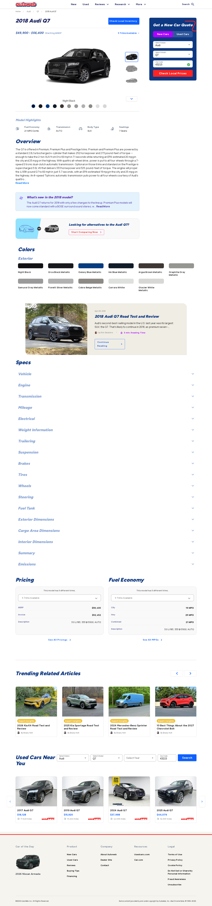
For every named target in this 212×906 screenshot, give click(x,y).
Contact (105, 865)
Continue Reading (103, 344)
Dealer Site (106, 859)
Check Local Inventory (123, 21)
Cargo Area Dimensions (39, 530)
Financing (72, 876)
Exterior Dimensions (36, 519)
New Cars (163, 34)
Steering (25, 497)
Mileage (25, 407)
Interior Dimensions (35, 541)
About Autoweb (109, 854)
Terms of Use (175, 854)
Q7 (38, 11)
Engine (24, 385)
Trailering (26, 441)
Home (18, 11)
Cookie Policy (175, 865)
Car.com (138, 859)
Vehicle (24, 374)
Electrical (26, 418)
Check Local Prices (173, 73)
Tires (22, 474)
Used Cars (183, 34)
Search (187, 757)
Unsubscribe (174, 884)
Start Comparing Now (84, 232)
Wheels (24, 486)
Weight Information (35, 430)
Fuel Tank (26, 508)
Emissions (27, 564)
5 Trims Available (127, 33)
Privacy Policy (175, 859)
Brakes (24, 463)
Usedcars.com (142, 854)
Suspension (28, 452)
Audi (29, 11)
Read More (22, 183)
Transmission (29, 396)
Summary (26, 553)
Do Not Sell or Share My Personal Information (180, 872)
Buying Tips (73, 870)
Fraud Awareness (177, 879)
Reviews (71, 865)
